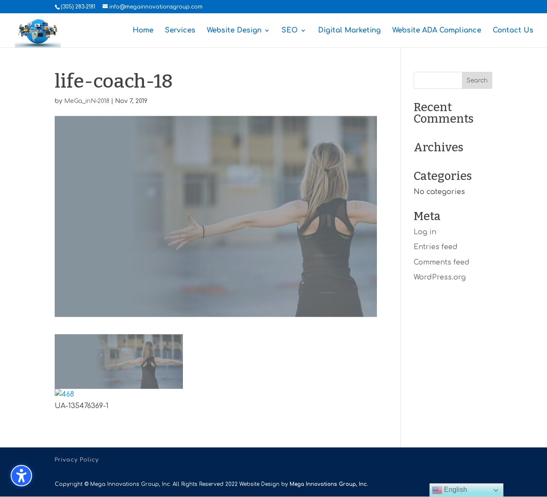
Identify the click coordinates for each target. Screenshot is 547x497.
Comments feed (442, 262)
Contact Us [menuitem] (513, 30)
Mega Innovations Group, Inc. (329, 484)
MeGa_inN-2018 (86, 101)
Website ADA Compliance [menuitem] (436, 30)
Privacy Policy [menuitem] (77, 460)
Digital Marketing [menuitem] (349, 30)
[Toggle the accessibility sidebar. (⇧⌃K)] (21, 475)
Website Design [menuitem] (234, 30)
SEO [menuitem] (290, 30)
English (454, 489)
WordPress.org (440, 277)
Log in (425, 232)
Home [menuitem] (142, 30)
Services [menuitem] (180, 30)
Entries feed (436, 247)
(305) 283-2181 (78, 7)
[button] (477, 80)
